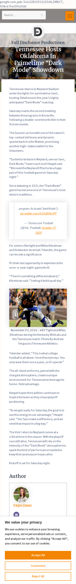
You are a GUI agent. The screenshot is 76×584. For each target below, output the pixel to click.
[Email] (16, 515)
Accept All (38, 555)
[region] (38, 550)
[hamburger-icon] (69, 16)
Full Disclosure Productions (38, 42)
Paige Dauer (22, 505)
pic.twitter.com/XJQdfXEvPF (38, 213)
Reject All (38, 576)
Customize (38, 566)
